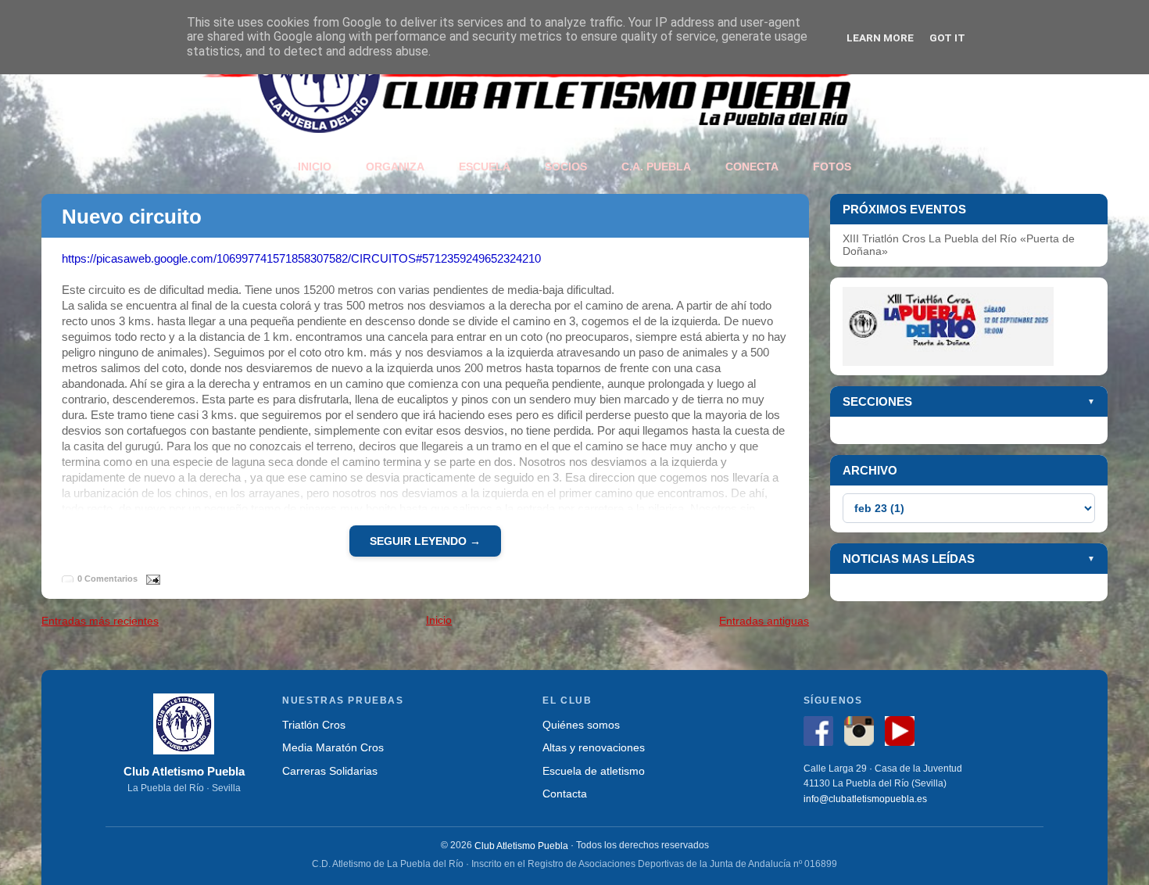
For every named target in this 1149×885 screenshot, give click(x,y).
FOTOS (832, 166)
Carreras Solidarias (330, 770)
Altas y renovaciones (593, 748)
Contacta (564, 794)
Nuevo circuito (132, 216)
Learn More (880, 37)
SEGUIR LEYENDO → (425, 541)
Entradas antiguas (764, 620)
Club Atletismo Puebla (521, 845)
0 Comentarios (107, 578)
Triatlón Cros (313, 725)
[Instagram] (863, 734)
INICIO (314, 166)
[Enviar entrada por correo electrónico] (150, 578)
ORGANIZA (395, 166)
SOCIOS (566, 166)
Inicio (439, 620)
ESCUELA (484, 166)
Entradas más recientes (100, 620)
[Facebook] (822, 734)
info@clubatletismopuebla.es (865, 799)
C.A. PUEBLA (656, 166)
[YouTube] (903, 734)
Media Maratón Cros (333, 748)
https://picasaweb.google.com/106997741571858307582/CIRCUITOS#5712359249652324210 (301, 258)
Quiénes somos (581, 725)
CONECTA (752, 166)
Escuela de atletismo (593, 770)
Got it (947, 37)
